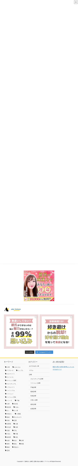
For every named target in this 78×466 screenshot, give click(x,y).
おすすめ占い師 (34, 366)
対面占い (9, 414)
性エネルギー (18, 417)
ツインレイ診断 (35, 383)
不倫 (18, 400)
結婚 (8, 440)
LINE (8, 367)
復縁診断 (33, 391)
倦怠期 (9, 407)
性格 (8, 420)
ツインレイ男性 (11, 397)
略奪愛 (9, 437)
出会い (17, 407)
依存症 (16, 404)
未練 (16, 424)
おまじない (17, 367)
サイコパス (10, 377)
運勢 (8, 444)
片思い (9, 434)
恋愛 (15, 420)
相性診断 (33, 404)
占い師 (16, 410)
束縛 (16, 427)
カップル (20, 370)
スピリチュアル (11, 384)
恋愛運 (9, 424)
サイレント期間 (11, 380)
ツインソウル (11, 390)
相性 (16, 437)
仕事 (8, 404)
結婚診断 (33, 408)
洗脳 (8, 430)
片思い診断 (34, 400)
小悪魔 (19, 414)
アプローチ (10, 370)
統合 (15, 440)
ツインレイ (10, 394)
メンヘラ (9, 400)
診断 (22, 440)
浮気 (15, 430)
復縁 (8, 417)
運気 (15, 444)
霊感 (8, 450)
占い (8, 410)
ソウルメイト (11, 387)
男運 (16, 434)
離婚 (8, 447)
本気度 (9, 427)
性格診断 (33, 396)
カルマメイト (11, 374)
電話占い (16, 447)
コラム (31, 370)
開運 (22, 444)
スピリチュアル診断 (36, 379)
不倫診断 (33, 387)
